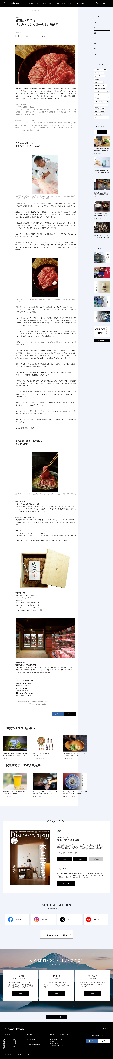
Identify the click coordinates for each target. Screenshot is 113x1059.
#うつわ (101, 73)
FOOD (34, 758)
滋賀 (95, 49)
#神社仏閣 (97, 79)
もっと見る (64, 859)
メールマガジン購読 (56, 1017)
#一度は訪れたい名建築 (100, 69)
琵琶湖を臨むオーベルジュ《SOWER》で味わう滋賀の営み (74, 754)
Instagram (44, 919)
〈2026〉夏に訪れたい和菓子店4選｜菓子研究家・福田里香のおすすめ (102, 150)
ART (4, 758)
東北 (38, 3)
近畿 (57, 3)
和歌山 (95, 22)
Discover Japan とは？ (56, 1039)
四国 (70, 3)
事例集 (52, 1041)
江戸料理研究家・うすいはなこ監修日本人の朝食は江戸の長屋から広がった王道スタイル (101, 215)
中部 (50, 3)
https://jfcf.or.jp (29, 114)
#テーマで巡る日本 (99, 76)
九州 (76, 3)
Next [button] (108, 132)
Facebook (18, 919)
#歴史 (96, 73)
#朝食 (96, 111)
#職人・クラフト (99, 82)
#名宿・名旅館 (98, 101)
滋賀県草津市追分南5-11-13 (28, 680)
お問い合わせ (54, 1043)
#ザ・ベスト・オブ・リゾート (102, 94)
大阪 (95, 38)
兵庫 (95, 33)
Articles (6, 1035)
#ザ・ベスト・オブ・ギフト (101, 117)
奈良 (95, 28)
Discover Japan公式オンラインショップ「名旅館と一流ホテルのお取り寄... (75, 792)
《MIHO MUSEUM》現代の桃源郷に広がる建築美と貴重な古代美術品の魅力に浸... (15, 755)
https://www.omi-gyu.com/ (23, 695)
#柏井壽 (106, 101)
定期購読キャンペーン (98, 1035)
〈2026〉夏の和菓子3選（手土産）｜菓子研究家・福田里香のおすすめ (101, 171)
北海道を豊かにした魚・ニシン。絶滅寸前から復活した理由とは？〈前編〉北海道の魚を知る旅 (101, 236)
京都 (95, 43)
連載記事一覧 (102, 340)
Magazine (30, 1035)
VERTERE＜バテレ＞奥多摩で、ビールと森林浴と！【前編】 (14, 792)
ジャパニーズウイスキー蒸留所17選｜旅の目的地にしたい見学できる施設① (101, 193)
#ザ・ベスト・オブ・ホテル (101, 91)
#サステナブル (98, 114)
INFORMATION (66, 796)
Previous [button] (95, 132)
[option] (45, 746)
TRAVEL (96, 196)
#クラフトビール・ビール (101, 105)
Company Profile (33, 1045)
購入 (80, 859)
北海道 (31, 3)
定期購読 (96, 859)
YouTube (96, 919)
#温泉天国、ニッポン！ (100, 85)
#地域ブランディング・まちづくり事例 (102, 98)
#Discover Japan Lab (100, 88)
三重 (95, 54)
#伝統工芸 (97, 108)
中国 (63, 3)
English (105, 3)
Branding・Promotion (59, 1035)
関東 (44, 3)
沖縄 (82, 3)
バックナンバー (30, 1039)
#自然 (103, 108)
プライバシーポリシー (56, 1045)
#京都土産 (102, 111)
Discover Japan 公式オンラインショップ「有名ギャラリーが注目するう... (45, 792)
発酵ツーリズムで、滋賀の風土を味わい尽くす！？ (45, 754)
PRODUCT (35, 796)
